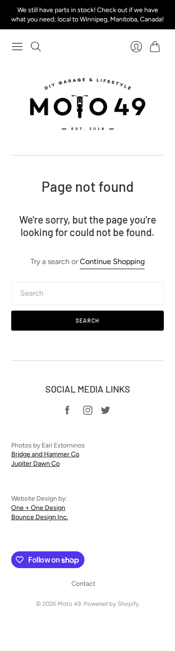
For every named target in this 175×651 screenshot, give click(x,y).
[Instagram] (87, 412)
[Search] (36, 46)
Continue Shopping (112, 261)
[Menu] (17, 46)
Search (87, 320)
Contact (83, 584)
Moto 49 (69, 603)
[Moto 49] (88, 105)
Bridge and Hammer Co (45, 454)
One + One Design (38, 508)
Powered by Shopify (111, 603)
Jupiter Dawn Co (35, 464)
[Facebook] (67, 412)
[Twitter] (105, 412)
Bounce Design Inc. (39, 517)
